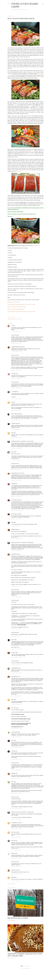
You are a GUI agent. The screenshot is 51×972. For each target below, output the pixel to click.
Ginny (12, 740)
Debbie (12, 877)
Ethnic (17, 318)
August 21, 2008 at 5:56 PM (16, 437)
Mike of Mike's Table (15, 413)
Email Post (12, 317)
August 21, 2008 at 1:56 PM (16, 370)
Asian (11, 318)
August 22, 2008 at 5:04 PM (16, 672)
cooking (14, 318)
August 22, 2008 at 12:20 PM (16, 538)
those (29, 109)
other (27, 153)
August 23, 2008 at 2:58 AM (16, 769)
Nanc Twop (13, 707)
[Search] (42, 3)
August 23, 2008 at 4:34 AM (16, 778)
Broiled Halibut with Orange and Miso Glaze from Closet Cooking (21, 304)
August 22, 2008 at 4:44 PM (16, 664)
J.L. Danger (13, 391)
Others (30, 106)
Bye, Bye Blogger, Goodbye (18, 918)
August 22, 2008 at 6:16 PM (16, 695)
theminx (13, 840)
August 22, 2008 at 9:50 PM (16, 736)
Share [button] (9, 317)
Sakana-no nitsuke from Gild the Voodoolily (17, 306)
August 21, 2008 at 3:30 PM (16, 410)
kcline (29, 968)
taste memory (14, 870)
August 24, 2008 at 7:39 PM (16, 828)
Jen (12, 402)
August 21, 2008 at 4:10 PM (16, 419)
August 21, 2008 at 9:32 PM (16, 480)
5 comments (13, 920)
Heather (13, 751)
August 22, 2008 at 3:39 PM (16, 628)
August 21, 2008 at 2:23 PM (16, 378)
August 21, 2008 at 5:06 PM (16, 429)
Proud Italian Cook (15, 500)
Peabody (13, 773)
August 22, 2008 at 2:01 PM (16, 586)
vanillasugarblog (14, 668)
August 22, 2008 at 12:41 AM (16, 510)
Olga (12, 522)
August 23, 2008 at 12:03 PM (16, 808)
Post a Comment (11, 883)
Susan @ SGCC (14, 554)
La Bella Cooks (14, 423)
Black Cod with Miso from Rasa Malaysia (16, 309)
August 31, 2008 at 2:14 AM (16, 866)
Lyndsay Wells (14, 529)
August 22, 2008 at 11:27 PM (16, 747)
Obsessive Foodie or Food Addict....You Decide (21, 441)
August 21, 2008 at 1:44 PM (16, 343)
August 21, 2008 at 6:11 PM (16, 460)
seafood (20, 318)
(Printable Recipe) (36, 245)
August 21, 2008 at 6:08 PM (16, 448)
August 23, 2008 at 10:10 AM (16, 793)
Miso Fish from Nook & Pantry (14, 302)
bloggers (33, 153)
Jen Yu (12, 639)
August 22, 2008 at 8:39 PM (16, 704)
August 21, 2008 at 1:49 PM (16, 351)
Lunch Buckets (14, 732)
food (30, 153)
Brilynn (12, 451)
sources (15, 104)
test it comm (14, 832)
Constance (13, 373)
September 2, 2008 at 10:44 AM (17, 873)
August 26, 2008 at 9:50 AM (16, 858)
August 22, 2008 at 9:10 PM (16, 728)
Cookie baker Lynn (15, 822)
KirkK (12, 432)
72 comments (13, 958)
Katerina (13, 853)
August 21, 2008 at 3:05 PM (16, 398)
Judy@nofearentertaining (16, 346)
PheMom (13, 652)
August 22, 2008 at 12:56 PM (16, 550)
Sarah (12, 781)
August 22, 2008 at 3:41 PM (16, 636)
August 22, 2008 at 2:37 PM (16, 596)
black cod (37, 107)
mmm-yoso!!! (18, 171)
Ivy (12, 325)
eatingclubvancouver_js (16, 473)
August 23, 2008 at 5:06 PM (16, 819)
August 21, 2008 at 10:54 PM (16, 496)
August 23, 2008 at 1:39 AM (16, 759)
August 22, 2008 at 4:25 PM (16, 657)
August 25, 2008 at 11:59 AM (16, 849)
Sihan (12, 699)
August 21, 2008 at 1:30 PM (16, 331)
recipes (32, 150)
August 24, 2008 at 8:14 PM (16, 836)
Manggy (13, 483)
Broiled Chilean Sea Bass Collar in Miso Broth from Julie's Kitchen (21, 311)
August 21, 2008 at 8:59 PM (16, 469)
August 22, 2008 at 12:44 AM (16, 518)
